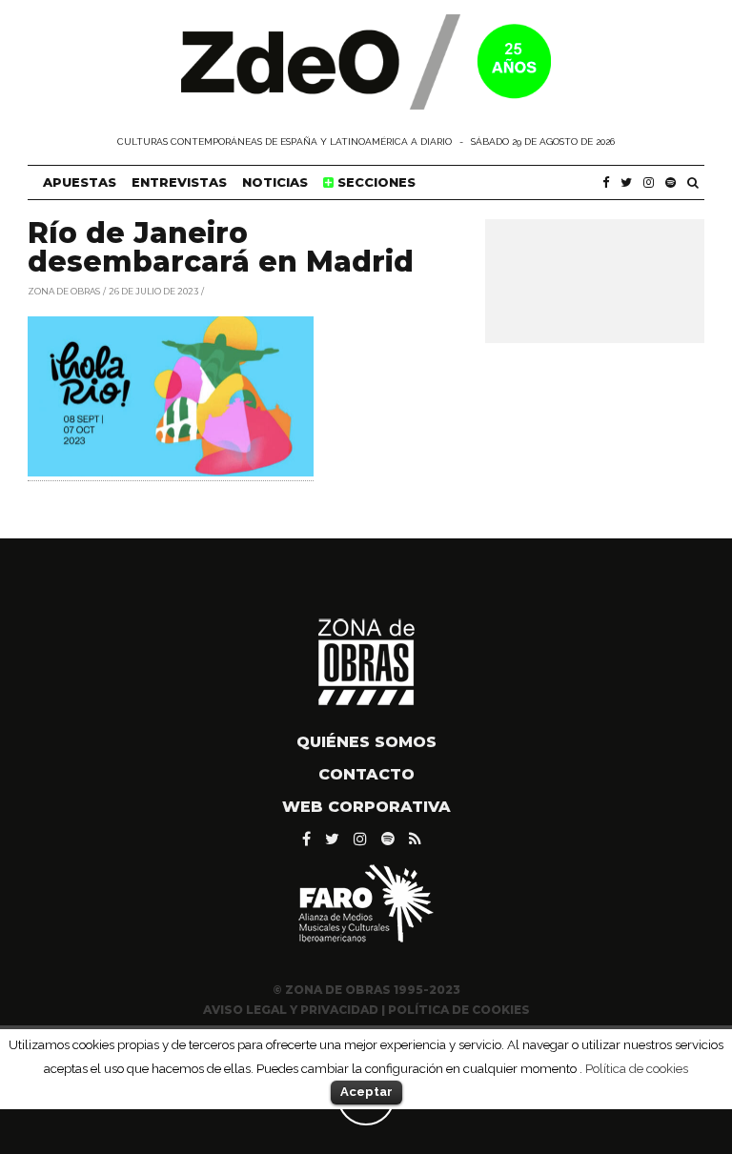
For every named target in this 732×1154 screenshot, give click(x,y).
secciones (375, 182)
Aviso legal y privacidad (290, 1009)
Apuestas (79, 182)
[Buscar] (692, 182)
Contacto (366, 774)
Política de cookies (636, 1068)
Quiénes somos (366, 742)
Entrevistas (179, 182)
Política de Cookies (459, 1009)
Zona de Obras (64, 290)
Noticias (275, 182)
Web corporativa (366, 807)
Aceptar (366, 1091)
